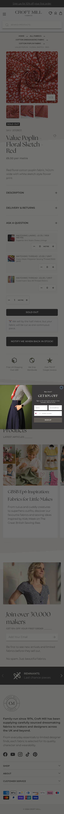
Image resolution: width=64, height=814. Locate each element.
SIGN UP (48, 420)
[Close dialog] (61, 387)
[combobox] (37, 413)
